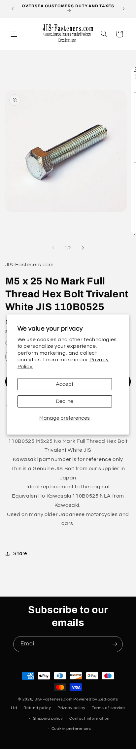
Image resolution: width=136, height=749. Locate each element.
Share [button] (20, 553)
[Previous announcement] (12, 8)
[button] (13, 34)
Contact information (89, 718)
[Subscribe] (114, 644)
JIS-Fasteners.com (54, 699)
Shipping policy (48, 718)
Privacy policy (71, 708)
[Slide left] (53, 248)
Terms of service (108, 708)
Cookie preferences (71, 729)
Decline (64, 401)
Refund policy (37, 708)
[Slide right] (83, 248)
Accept (64, 384)
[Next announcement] (123, 8)
